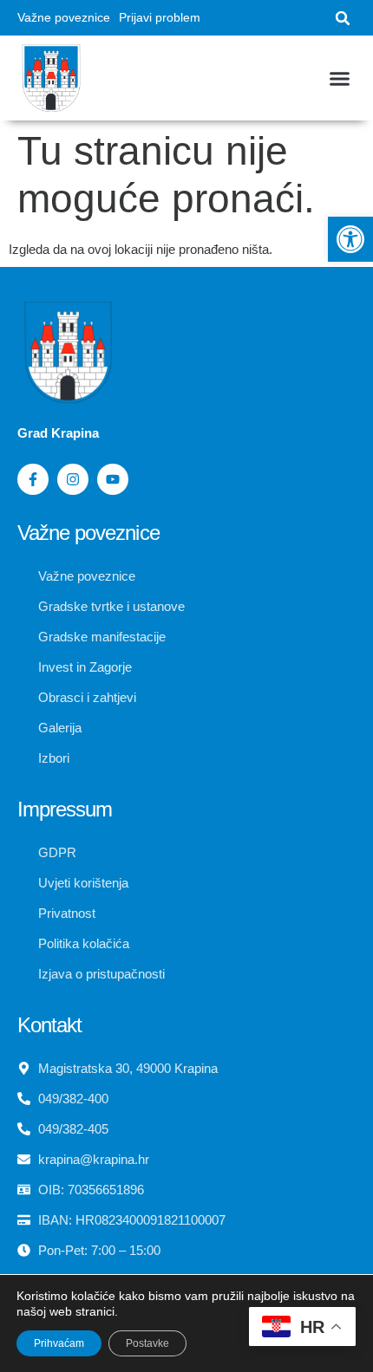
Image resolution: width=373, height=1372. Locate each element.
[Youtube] (112, 479)
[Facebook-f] (33, 479)
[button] (350, 239)
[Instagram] (72, 479)
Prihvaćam (59, 1343)
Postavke (147, 1343)
